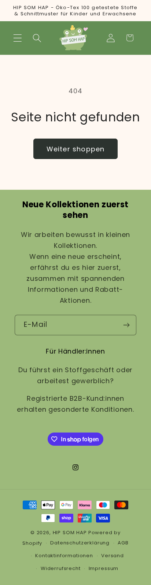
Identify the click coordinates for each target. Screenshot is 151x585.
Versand (112, 555)
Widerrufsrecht (61, 568)
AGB (123, 542)
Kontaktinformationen (64, 555)
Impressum (104, 568)
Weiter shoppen (76, 149)
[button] (17, 38)
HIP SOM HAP (70, 532)
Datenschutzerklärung (80, 542)
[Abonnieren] (126, 325)
